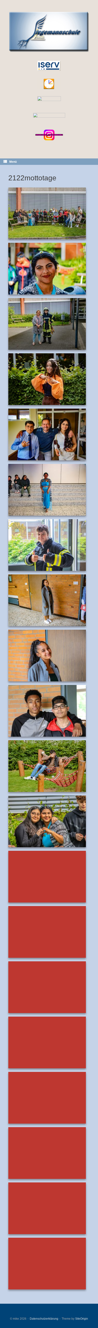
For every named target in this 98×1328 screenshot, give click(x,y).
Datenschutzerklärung (44, 1318)
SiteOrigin (81, 1318)
